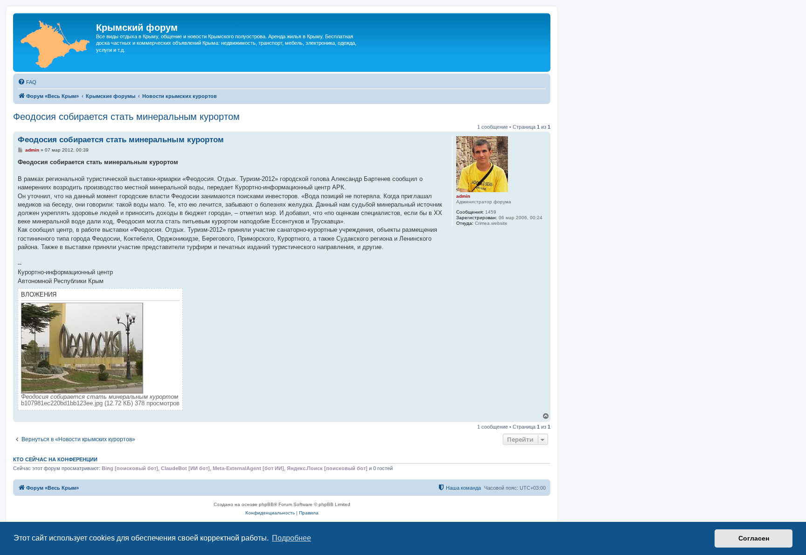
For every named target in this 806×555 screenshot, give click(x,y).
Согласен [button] (753, 538)
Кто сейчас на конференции (55, 459)
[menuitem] (27, 82)
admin (463, 196)
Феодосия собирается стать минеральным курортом (126, 116)
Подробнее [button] (291, 538)
